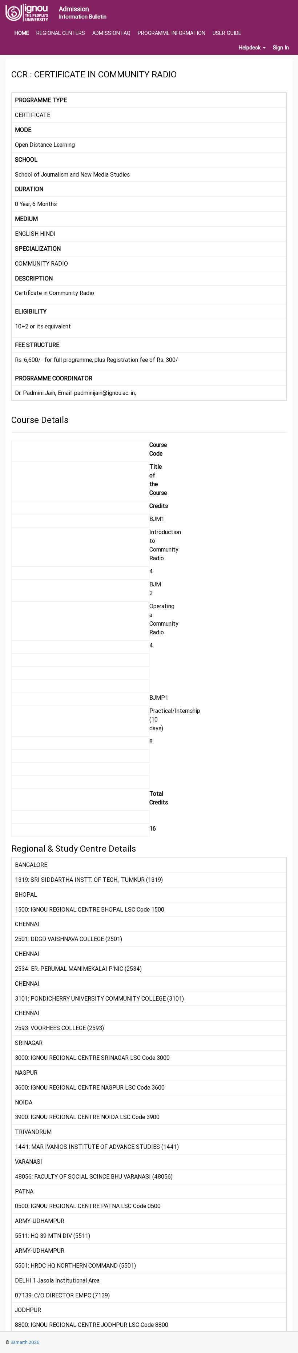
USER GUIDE (227, 33)
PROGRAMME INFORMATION (171, 33)
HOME (22, 33)
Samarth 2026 (24, 1342)
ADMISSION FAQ (111, 33)
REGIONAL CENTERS (60, 33)
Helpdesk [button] (250, 47)
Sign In (281, 47)
